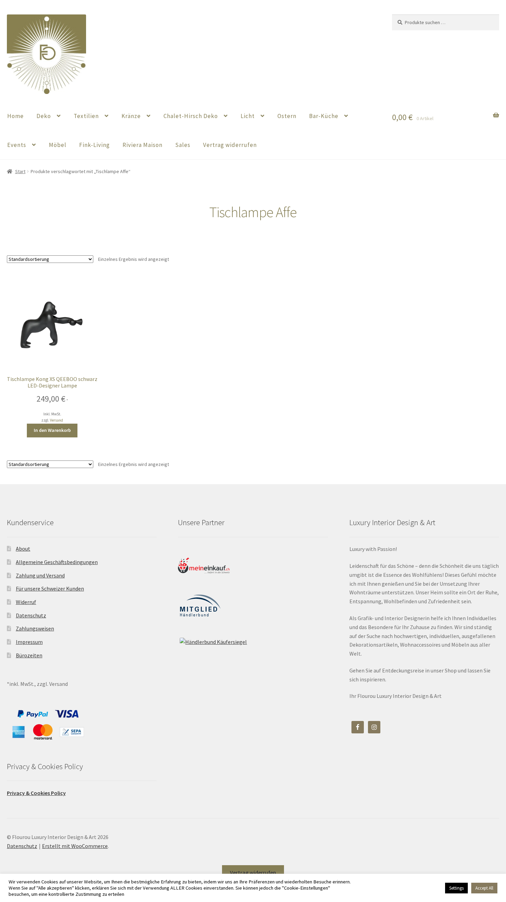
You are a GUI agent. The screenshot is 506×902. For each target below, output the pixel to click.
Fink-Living (94, 145)
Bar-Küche (323, 116)
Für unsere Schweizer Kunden (50, 588)
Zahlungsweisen (35, 628)
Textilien (86, 116)
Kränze (131, 116)
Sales (182, 145)
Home (15, 116)
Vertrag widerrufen (230, 145)
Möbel (57, 145)
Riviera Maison (142, 145)
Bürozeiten (29, 655)
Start (20, 171)
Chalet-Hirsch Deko (191, 116)
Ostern (286, 116)
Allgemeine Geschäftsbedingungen (57, 562)
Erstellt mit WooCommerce (75, 845)
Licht (248, 116)
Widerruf (26, 601)
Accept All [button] (484, 888)
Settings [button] (456, 888)
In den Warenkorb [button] (52, 430)
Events (16, 145)
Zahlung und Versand (40, 575)
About (23, 548)
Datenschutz (31, 615)
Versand (56, 420)
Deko (43, 116)
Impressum (29, 641)
